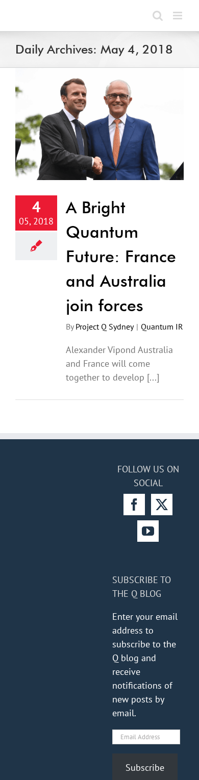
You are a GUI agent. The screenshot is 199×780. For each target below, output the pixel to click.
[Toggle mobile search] (158, 15)
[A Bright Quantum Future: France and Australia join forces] (99, 124)
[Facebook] (134, 504)
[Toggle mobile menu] (178, 15)
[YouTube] (148, 531)
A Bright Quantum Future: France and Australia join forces (121, 256)
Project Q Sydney (105, 326)
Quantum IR (162, 326)
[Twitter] (161, 504)
